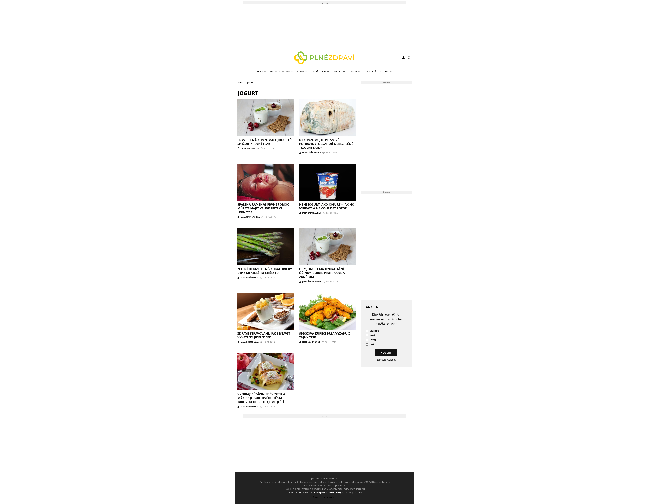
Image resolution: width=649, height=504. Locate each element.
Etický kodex (341, 492)
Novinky (261, 71)
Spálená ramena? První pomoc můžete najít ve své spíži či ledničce (263, 208)
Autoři (306, 492)
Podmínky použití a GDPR (322, 492)
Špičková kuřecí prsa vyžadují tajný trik (324, 335)
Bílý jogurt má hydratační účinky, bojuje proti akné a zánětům (322, 273)
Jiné (372, 344)
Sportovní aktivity (280, 71)
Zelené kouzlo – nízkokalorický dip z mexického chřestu (264, 271)
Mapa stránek (355, 492)
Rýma (373, 339)
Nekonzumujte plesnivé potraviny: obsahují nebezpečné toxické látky (326, 144)
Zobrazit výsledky (386, 359)
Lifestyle (337, 71)
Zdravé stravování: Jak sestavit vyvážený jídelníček (263, 335)
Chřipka (374, 331)
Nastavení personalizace (324, 497)
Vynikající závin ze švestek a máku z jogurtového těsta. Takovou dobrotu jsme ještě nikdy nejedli (261, 400)
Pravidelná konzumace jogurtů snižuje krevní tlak (264, 142)
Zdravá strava (318, 71)
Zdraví (300, 71)
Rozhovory (386, 71)
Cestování (370, 71)
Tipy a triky (354, 71)
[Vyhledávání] (409, 57)
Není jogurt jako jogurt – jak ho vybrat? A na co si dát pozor (326, 206)
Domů (290, 492)
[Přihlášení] (403, 57)
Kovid (373, 335)
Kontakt (298, 492)
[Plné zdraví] (324, 57)
